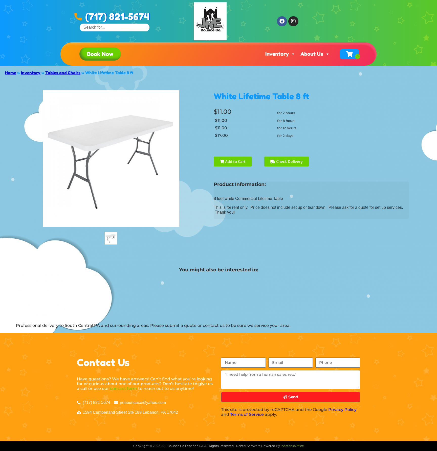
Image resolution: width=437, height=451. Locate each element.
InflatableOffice (292, 446)
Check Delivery (289, 161)
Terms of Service (247, 414)
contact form (123, 388)
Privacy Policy (342, 409)
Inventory (277, 54)
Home (10, 72)
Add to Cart (235, 161)
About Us (311, 54)
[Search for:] (114, 27)
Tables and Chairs (62, 72)
